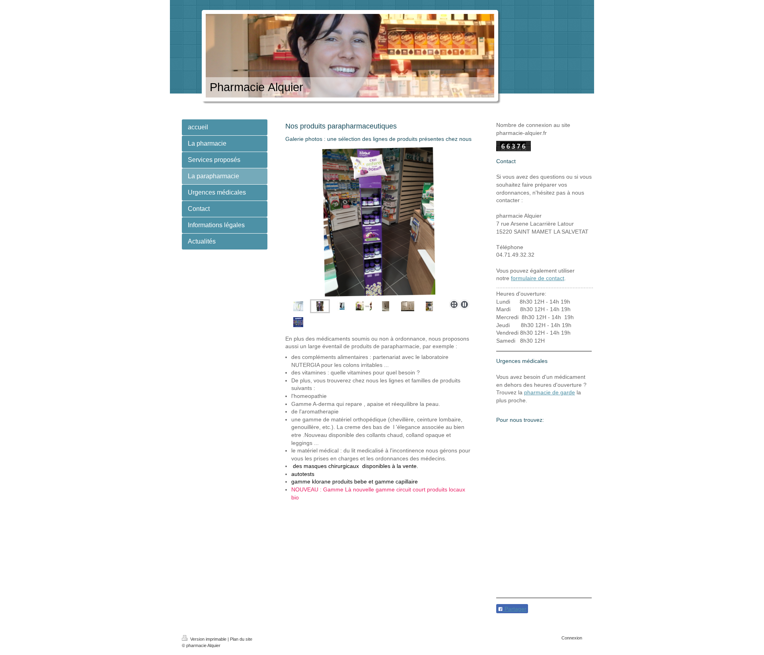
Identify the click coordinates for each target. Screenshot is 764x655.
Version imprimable (208, 639)
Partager (514, 609)
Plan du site (241, 639)
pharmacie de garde (549, 392)
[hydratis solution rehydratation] (298, 322)
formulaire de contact (537, 278)
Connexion (571, 638)
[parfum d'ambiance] (385, 306)
